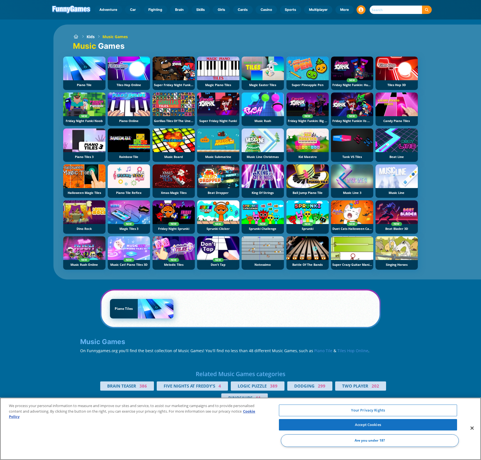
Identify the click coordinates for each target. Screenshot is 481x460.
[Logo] (71, 10)
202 (375, 386)
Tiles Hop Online (352, 350)
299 (321, 386)
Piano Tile (323, 350)
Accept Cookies (368, 424)
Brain (179, 10)
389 (274, 386)
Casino (266, 10)
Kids (91, 36)
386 (143, 386)
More (344, 10)
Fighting (155, 10)
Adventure (108, 10)
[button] (361, 9)
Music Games (115, 36)
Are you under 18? (370, 440)
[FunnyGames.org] (76, 37)
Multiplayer (318, 10)
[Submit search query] (427, 10)
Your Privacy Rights (368, 410)
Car (133, 10)
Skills (200, 10)
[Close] (472, 428)
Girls (221, 10)
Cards (243, 10)
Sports (290, 10)
